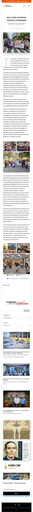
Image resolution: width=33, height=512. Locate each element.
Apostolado (19, 24)
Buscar (16, 493)
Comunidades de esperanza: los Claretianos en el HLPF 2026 (16, 411)
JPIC (23, 24)
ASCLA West (13, 381)
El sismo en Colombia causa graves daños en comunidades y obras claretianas (16, 352)
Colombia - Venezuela (16, 354)
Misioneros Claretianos (9, 507)
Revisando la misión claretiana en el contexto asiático (16, 379)
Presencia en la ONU (15, 413)
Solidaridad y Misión (18, 357)
